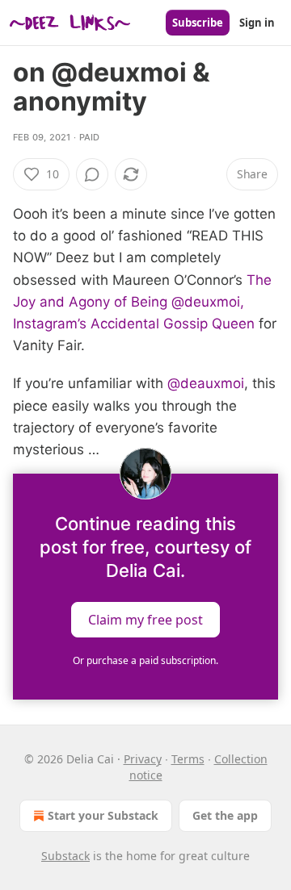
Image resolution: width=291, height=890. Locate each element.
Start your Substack (103, 815)
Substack (65, 855)
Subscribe (197, 22)
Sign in (257, 22)
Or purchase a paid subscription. (145, 660)
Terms (188, 759)
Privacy (143, 759)
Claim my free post (145, 620)
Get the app (225, 815)
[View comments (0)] (92, 174)
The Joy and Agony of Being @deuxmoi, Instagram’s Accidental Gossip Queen (142, 302)
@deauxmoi (205, 383)
